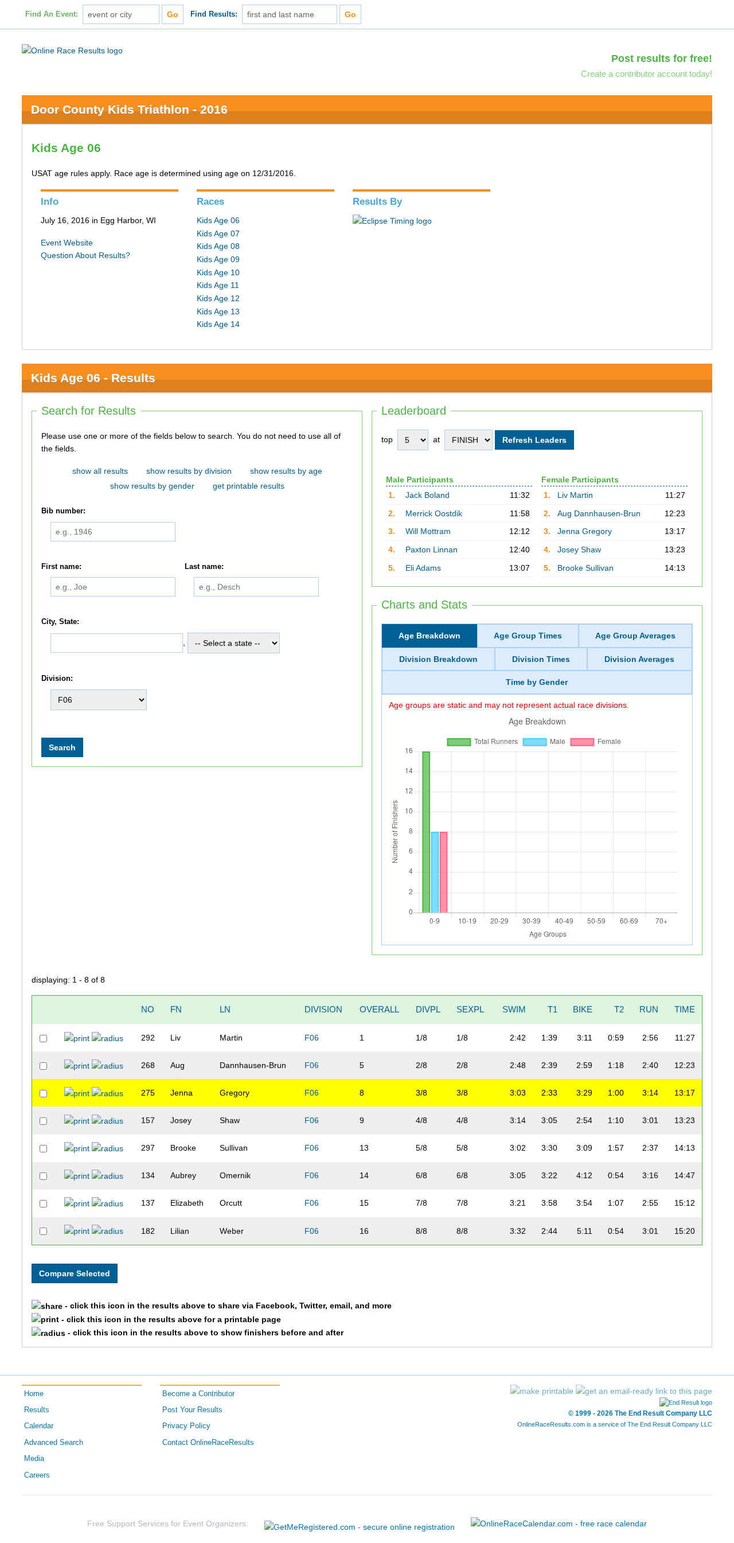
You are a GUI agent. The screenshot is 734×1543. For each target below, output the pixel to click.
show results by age (286, 471)
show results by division (189, 471)
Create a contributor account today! (646, 74)
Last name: (204, 567)
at (436, 439)
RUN (648, 1009)
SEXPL (470, 1009)
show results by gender (152, 485)
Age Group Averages (635, 635)
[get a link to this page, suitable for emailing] (644, 1391)
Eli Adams (423, 567)
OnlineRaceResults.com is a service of (614, 1424)
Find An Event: (51, 14)
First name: (61, 567)
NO (147, 1009)
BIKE (582, 1009)
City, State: (60, 622)
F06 (311, 1037)
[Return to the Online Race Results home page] (72, 49)
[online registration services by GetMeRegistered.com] (359, 1524)
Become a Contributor (198, 1394)
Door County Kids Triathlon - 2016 (129, 109)
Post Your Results (192, 1410)
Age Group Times (528, 635)
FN (176, 1009)
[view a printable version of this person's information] (76, 1037)
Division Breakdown (438, 659)
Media (34, 1459)
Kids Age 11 (218, 285)
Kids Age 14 (218, 324)
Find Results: (213, 14)
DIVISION (323, 1009)
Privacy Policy (186, 1426)
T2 (619, 1009)
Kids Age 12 (218, 298)
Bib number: (63, 511)
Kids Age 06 (218, 220)
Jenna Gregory (584, 531)
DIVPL (428, 1009)
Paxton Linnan (431, 549)
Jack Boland (427, 495)
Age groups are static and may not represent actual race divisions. (509, 705)
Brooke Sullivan (585, 567)
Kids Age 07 (218, 233)
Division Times (541, 659)
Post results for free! (661, 58)
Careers (37, 1475)
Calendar (38, 1426)
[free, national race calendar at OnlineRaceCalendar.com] (559, 1523)
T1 (552, 1009)
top (387, 439)
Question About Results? (85, 255)
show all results (100, 471)
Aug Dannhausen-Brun (599, 513)
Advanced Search (53, 1443)
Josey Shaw (579, 549)
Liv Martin (575, 495)
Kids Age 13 (218, 311)
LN (225, 1009)
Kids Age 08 (218, 246)
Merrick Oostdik (433, 513)
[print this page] (541, 1391)
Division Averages (639, 659)
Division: (57, 679)
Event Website (67, 242)
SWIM (514, 1009)
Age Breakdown (429, 635)
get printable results (248, 485)
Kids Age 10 (218, 272)
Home (34, 1394)
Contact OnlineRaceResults (208, 1443)
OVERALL (379, 1009)
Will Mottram (428, 531)
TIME (684, 1009)
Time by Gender (537, 682)
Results (36, 1410)
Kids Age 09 (218, 259)
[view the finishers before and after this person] (107, 1037)
